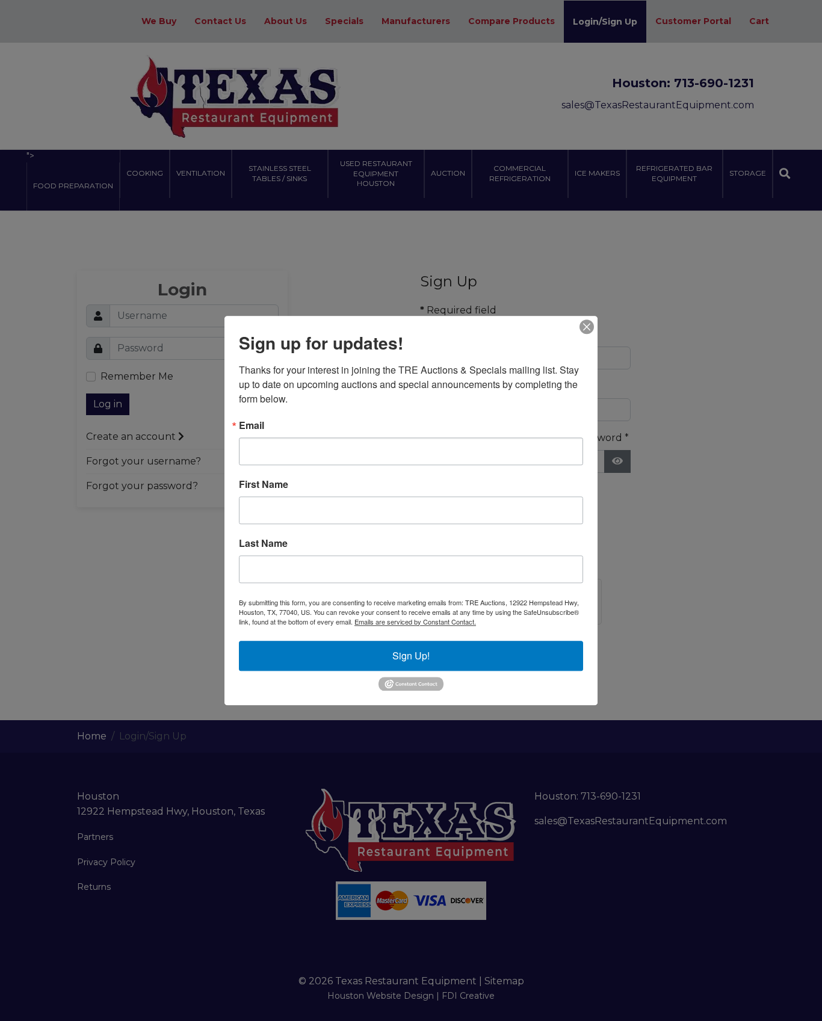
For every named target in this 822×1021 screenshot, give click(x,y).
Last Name (263, 543)
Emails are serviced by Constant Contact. (415, 621)
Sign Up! (411, 655)
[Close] (586, 326)
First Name (263, 484)
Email (251, 425)
